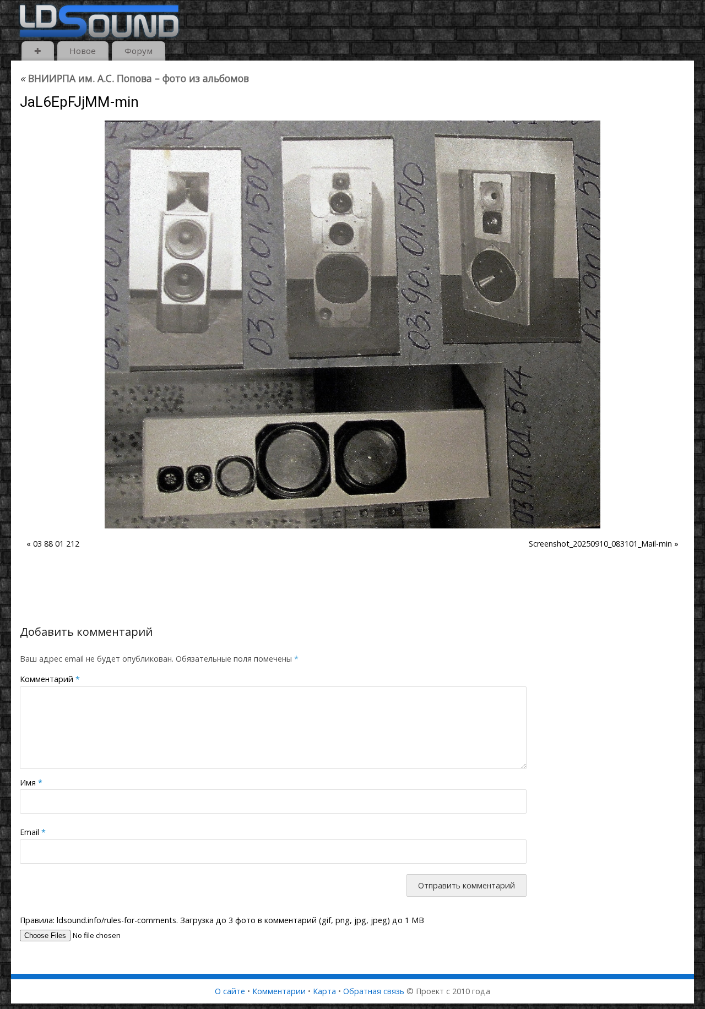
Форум (138, 50)
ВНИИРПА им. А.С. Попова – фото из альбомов (134, 78)
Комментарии (279, 991)
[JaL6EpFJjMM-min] (352, 324)
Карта (324, 991)
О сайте (230, 991)
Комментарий (50, 679)
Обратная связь (373, 991)
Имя (31, 782)
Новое (82, 50)
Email (33, 832)
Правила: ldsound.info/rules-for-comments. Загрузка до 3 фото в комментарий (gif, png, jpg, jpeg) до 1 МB (222, 920)
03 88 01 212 (56, 543)
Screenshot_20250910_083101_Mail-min (600, 543)
